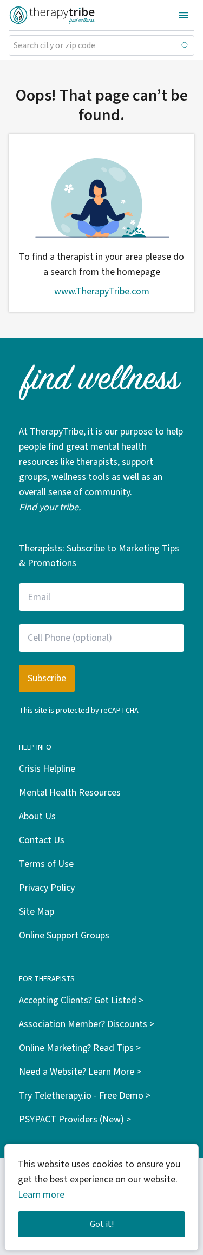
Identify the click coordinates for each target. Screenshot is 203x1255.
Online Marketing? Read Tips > (80, 1048)
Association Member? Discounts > (86, 1024)
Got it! (102, 1224)
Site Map (36, 911)
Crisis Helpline (47, 769)
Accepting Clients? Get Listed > (81, 1000)
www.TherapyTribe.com (101, 291)
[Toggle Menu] (183, 15)
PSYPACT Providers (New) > (75, 1119)
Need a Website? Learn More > (80, 1072)
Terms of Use (46, 864)
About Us (37, 816)
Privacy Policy (47, 888)
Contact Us (41, 840)
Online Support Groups (64, 935)
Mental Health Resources (70, 792)
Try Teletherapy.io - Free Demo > (84, 1095)
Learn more (41, 1194)
